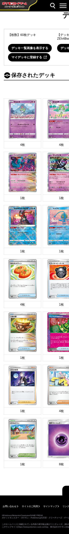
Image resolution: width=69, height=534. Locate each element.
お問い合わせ (9, 506)
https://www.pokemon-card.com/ (32, 527)
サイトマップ (50, 506)
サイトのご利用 (30, 506)
